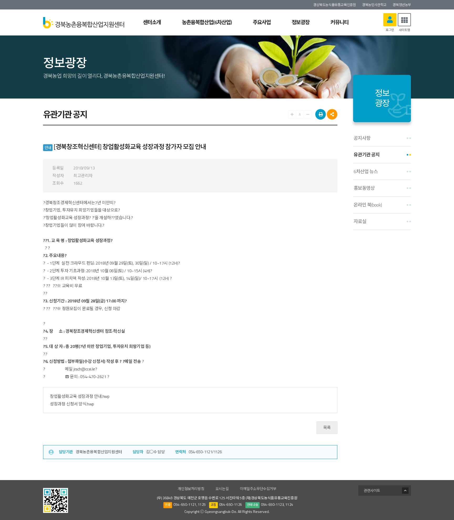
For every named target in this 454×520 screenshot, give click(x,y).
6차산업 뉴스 (366, 171)
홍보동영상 (364, 188)
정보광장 (300, 22)
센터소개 (152, 22)
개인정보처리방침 (191, 488)
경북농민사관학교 (374, 4)
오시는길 (222, 488)
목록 (327, 427)
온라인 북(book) (368, 204)
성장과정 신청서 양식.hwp (72, 404)
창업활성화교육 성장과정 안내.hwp (79, 396)
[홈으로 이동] (83, 22)
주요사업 (262, 22)
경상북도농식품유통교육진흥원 (334, 4)
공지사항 (362, 138)
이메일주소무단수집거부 (258, 488)
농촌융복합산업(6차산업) (207, 22)
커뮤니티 (339, 22)
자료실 (360, 221)
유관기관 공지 (367, 154)
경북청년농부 (402, 4)
